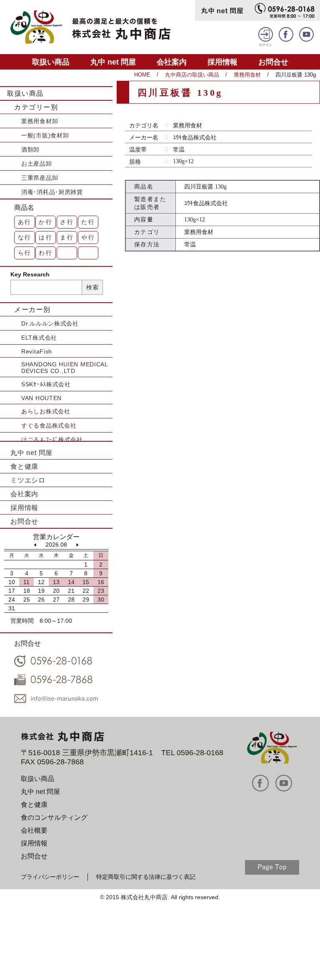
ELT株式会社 (39, 337)
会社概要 (34, 830)
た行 (88, 222)
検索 (92, 287)
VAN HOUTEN (41, 398)
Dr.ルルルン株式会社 (50, 323)
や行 (88, 237)
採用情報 (223, 61)
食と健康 (24, 466)
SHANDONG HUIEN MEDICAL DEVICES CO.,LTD (64, 367)
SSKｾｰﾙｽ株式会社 (46, 384)
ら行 (25, 252)
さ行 (67, 222)
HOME (142, 75)
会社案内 (172, 61)
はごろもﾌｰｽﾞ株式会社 (52, 439)
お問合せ (273, 61)
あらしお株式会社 (45, 411)
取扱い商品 (51, 61)
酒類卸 (30, 149)
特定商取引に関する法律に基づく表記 (145, 876)
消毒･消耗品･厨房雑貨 (52, 192)
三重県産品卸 (39, 177)
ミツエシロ (27, 480)
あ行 (25, 222)
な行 (25, 237)
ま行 (67, 237)
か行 (46, 222)
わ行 (46, 252)
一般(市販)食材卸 (45, 135)
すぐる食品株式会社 (48, 425)
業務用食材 (247, 75)
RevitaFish (36, 351)
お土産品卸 (36, 163)
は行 (46, 237)
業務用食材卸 (39, 121)
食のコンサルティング (54, 817)
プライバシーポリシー (50, 876)
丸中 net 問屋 (113, 61)
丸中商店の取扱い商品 (192, 75)
